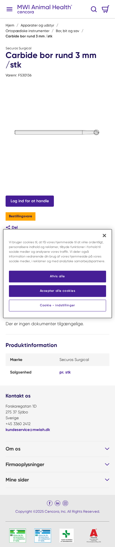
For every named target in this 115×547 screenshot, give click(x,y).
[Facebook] (49, 503)
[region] (57, 273)
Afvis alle (57, 276)
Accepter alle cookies (57, 291)
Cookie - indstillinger (57, 305)
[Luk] (104, 235)
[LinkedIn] (57, 503)
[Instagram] (65, 503)
